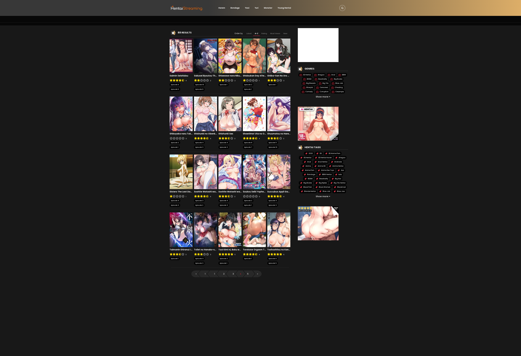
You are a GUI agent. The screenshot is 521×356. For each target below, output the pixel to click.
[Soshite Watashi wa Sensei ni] (230, 171)
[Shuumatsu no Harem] (278, 113)
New (285, 33)
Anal (333, 75)
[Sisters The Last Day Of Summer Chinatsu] (181, 171)
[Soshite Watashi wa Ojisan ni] (205, 171)
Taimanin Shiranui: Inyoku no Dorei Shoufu (181, 249)
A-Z (256, 33)
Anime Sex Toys (327, 170)
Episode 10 (199, 85)
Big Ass (338, 178)
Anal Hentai (322, 162)
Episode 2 (248, 85)
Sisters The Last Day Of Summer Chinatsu (181, 191)
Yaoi (247, 8)
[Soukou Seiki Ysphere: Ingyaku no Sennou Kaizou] (254, 171)
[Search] (342, 8)
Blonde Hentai (310, 191)
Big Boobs (337, 79)
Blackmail (341, 187)
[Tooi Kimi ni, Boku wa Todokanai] (230, 229)
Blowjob (309, 87)
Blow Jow (341, 191)
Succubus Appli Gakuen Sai (278, 191)
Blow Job (339, 83)
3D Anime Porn (334, 153)
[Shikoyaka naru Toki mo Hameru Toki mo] (181, 113)
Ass (342, 170)
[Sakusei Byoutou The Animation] (205, 55)
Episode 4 (199, 142)
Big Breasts (311, 83)
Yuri (256, 8)
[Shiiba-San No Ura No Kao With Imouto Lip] (278, 55)
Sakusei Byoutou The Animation (205, 76)
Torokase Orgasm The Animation (254, 249)
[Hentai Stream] (186, 7)
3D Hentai (307, 75)
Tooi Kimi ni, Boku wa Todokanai (230, 249)
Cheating (338, 87)
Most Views (275, 33)
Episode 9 (199, 89)
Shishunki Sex (225, 134)
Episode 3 (199, 147)
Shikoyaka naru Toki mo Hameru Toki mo (181, 134)
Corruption (323, 91)
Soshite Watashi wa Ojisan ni (205, 191)
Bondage (235, 8)
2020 (310, 153)
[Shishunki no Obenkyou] (205, 113)
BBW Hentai (327, 174)
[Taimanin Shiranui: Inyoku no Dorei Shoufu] (181, 229)
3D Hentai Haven (325, 157)
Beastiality (322, 79)
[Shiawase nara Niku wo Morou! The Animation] (230, 55)
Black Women (324, 187)
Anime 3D (321, 166)
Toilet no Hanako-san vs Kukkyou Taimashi (205, 249)
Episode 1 (223, 85)
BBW (344, 75)
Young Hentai (284, 8)
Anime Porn (309, 170)
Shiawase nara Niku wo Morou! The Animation (230, 76)
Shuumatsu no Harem (278, 134)
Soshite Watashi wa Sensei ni (230, 191)
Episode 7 (248, 147)
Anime (308, 166)
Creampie (339, 91)
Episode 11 (273, 142)
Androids (338, 162)
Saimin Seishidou (179, 76)
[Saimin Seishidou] (181, 55)
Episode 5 (175, 89)
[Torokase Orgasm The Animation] (254, 229)
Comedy (309, 91)
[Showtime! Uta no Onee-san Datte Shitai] (254, 113)
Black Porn (307, 187)
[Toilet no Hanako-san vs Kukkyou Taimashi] (205, 229)
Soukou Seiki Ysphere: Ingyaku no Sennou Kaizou (254, 191)
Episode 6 (175, 85)
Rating (264, 33)
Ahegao (320, 75)
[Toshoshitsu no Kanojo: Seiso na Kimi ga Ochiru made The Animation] (278, 229)
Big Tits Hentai (339, 183)
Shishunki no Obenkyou (205, 134)
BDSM (308, 79)
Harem (221, 8)
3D (320, 153)
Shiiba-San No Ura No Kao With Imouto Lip (278, 76)
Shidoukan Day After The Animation (254, 76)
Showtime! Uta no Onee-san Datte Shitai (254, 134)
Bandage (311, 174)
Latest (249, 33)
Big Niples (322, 183)
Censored (323, 87)
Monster (268, 8)
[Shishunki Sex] (230, 113)
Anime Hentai (337, 166)
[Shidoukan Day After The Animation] (254, 55)
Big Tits (325, 83)
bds (340, 174)
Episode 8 (248, 142)
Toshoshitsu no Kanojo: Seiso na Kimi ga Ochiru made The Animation (278, 249)
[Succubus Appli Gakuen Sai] (278, 171)
